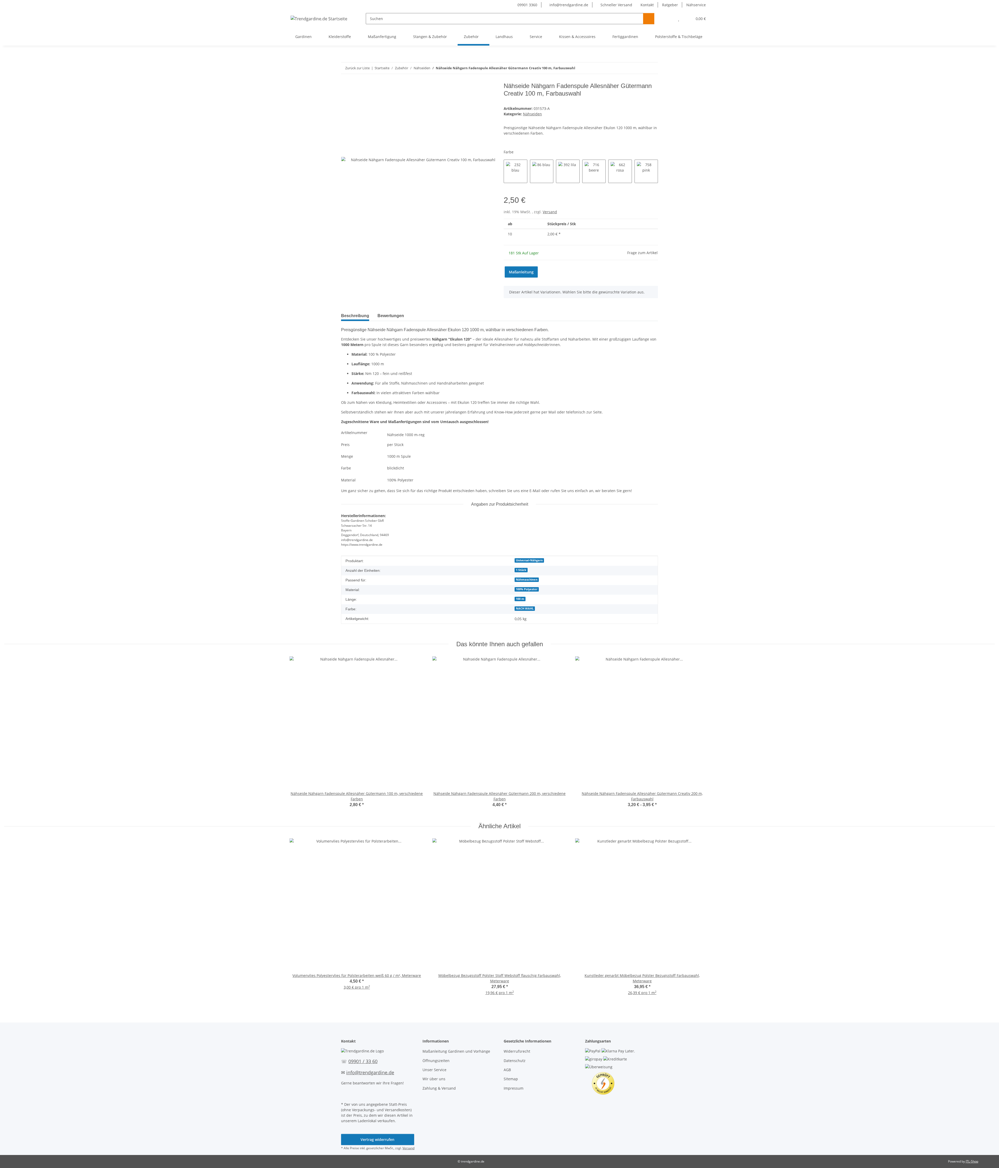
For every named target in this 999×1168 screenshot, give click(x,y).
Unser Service (434, 1069)
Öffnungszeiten (436, 1060)
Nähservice (696, 4)
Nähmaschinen (526, 579)
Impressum (513, 1088)
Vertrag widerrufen (377, 1139)
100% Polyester (526, 589)
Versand (550, 211)
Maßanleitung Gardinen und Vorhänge (456, 1051)
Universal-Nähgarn (529, 560)
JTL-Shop (972, 1161)
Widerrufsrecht (517, 1051)
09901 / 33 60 (362, 1061)
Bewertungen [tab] (390, 315)
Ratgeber (670, 4)
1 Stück (521, 570)
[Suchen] (648, 18)
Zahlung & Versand (439, 1088)
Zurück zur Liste (357, 68)
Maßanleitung (521, 271)
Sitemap (511, 1078)
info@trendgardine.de (568, 4)
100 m (520, 599)
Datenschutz (515, 1060)
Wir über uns (433, 1078)
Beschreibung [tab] (355, 315)
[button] (668, 19)
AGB (507, 1069)
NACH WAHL (525, 608)
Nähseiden (532, 113)
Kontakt (647, 4)
